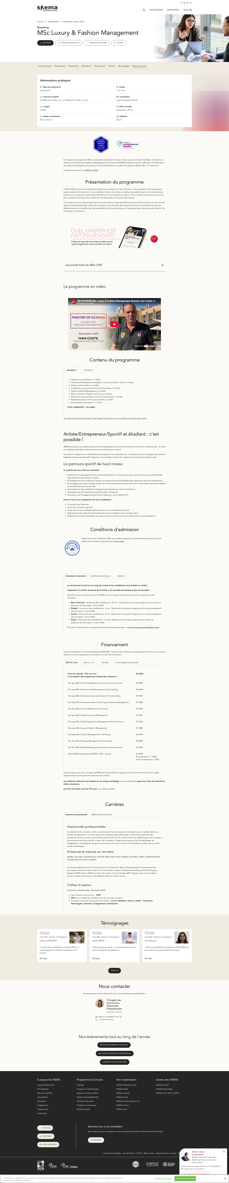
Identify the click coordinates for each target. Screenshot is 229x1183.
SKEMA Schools (83, 1109)
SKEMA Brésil (122, 1089)
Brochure (47, 43)
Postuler (46, 1128)
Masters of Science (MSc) (73, 22)
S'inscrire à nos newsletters (114, 1062)
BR (187, 3)
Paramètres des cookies (163, 1178)
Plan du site (149, 1153)
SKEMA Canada (123, 1093)
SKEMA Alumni (162, 1085)
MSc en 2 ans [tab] (72, 662)
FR (184, 3)
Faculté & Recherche (46, 1085)
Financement (99, 66)
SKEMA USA (121, 1109)
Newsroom (41, 1101)
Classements (42, 1109)
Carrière (111, 66)
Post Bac (80, 1085)
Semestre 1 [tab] (72, 370)
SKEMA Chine (122, 1097)
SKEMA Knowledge (164, 1089)
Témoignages (124, 66)
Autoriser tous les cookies (185, 1178)
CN (191, 3)
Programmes (156, 10)
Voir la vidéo (118, 541)
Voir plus (114, 970)
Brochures (47, 1136)
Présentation (59, 66)
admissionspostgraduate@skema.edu (143, 627)
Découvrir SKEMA (44, 1093)
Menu (186, 10)
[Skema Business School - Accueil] (47, 9)
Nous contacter (50, 1144)
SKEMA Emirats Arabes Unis (128, 1101)
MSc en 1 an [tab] (88, 662)
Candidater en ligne (98, 43)
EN (181, 3)
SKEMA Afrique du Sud (126, 1085)
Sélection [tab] (121, 576)
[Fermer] (225, 1178)
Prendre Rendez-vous (70, 43)
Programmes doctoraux (86, 1105)
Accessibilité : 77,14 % (132, 1153)
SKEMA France (122, 1105)
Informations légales (112, 1153)
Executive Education (85, 1101)
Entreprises (173, 10)
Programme (73, 66)
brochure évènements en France (114, 1045)
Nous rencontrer (140, 66)
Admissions (86, 66)
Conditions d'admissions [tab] (100, 576)
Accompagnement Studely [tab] (127, 662)
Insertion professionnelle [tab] (76, 814)
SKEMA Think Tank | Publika (167, 1093)
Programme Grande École (88, 1089)
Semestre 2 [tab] (88, 370)
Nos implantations (126, 1079)
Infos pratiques (45, 66)
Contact (120, 43)
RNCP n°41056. (92, 170)
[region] (114, 1179)
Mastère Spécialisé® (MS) (87, 1097)
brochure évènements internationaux (114, 1053)
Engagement (42, 1105)
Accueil (40, 22)
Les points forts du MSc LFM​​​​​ (83, 265)
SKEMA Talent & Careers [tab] (101, 814)
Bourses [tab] (105, 662)
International (42, 1097)
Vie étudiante (43, 1089)
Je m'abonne (96, 1140)
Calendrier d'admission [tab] (75, 576)
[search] (144, 10)
